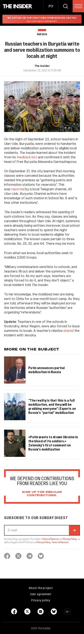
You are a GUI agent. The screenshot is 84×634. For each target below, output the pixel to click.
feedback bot (27, 157)
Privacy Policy (70, 538)
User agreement (40, 594)
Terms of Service (50, 538)
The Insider (42, 66)
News (42, 34)
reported (17, 189)
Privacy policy (40, 600)
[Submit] (74, 530)
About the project (41, 588)
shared (68, 330)
